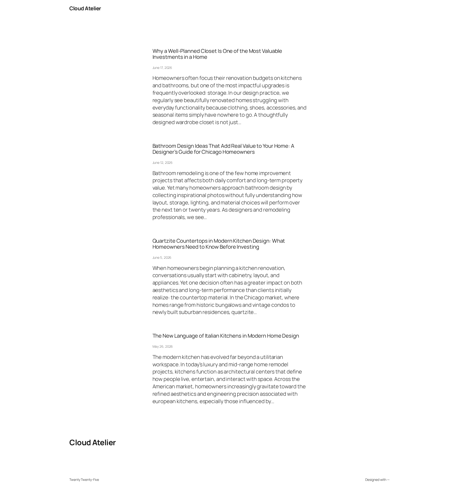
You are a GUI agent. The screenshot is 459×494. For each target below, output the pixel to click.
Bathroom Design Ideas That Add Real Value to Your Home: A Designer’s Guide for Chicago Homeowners (223, 149)
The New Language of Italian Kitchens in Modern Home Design (226, 336)
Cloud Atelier (85, 8)
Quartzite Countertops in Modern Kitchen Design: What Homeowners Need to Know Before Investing (219, 244)
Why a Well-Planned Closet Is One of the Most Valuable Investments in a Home (217, 54)
